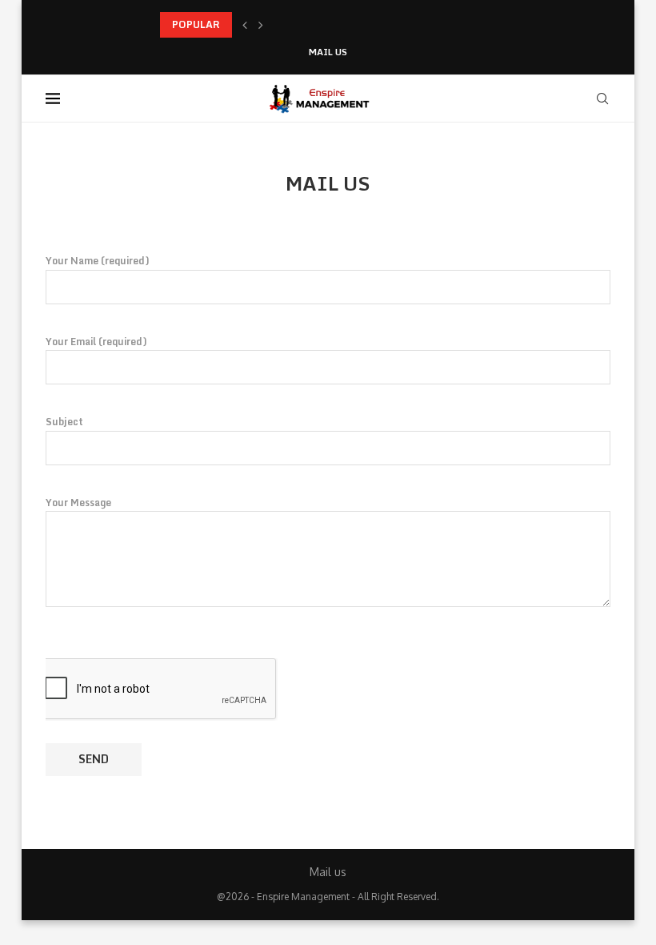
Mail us (328, 52)
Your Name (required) (98, 260)
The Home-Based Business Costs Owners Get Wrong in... (293, 24)
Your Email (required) (96, 341)
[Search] (602, 98)
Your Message (78, 502)
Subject (64, 421)
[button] (244, 25)
